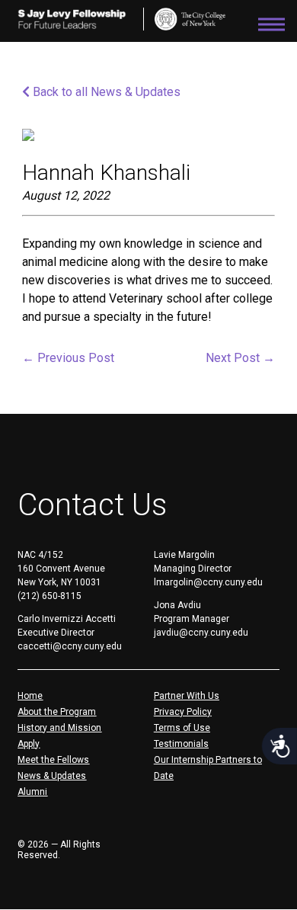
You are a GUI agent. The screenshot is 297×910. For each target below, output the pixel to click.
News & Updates (52, 776)
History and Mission (59, 728)
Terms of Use (182, 728)
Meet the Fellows (53, 760)
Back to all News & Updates (105, 92)
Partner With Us (186, 696)
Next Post (240, 358)
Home (30, 696)
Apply (29, 744)
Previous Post (68, 358)
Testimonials (181, 744)
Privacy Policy (183, 712)
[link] (190, 19)
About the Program (57, 712)
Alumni (32, 792)
